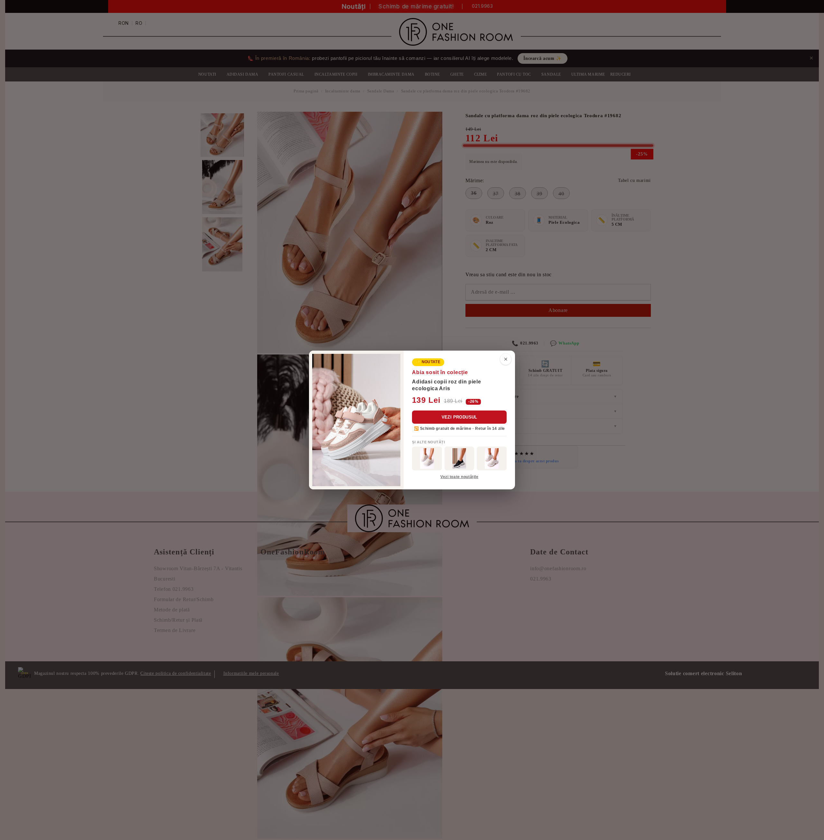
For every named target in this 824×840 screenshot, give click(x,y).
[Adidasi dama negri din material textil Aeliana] (459, 458)
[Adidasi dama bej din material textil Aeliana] (492, 458)
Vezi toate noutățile (459, 477)
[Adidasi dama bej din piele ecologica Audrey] (427, 458)
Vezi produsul (459, 417)
